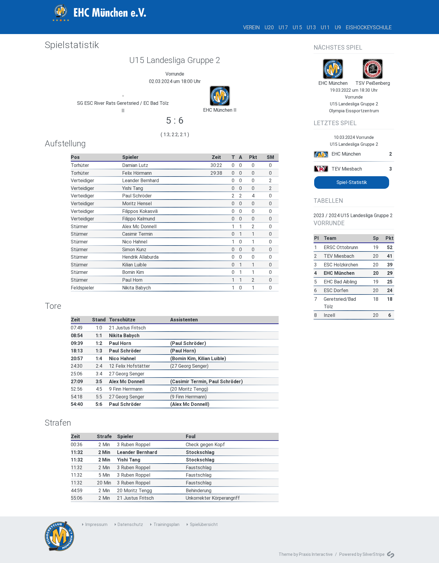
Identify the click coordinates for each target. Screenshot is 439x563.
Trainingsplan (166, 524)
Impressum (96, 524)
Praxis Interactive (316, 554)
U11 (325, 27)
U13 (311, 27)
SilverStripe (374, 554)
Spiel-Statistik (352, 182)
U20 (269, 27)
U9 (338, 27)
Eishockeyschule (369, 27)
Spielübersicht (204, 524)
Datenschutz (130, 524)
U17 (283, 27)
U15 (297, 27)
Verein (251, 27)
